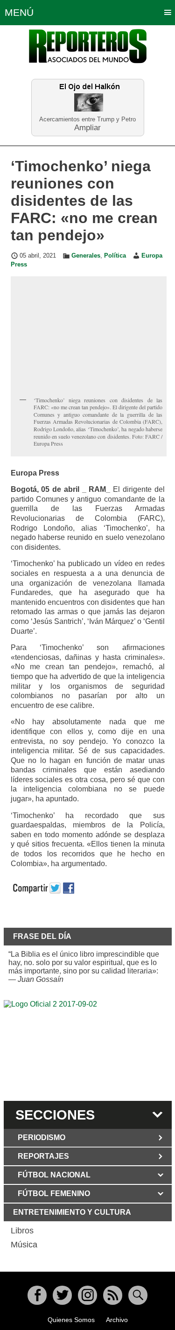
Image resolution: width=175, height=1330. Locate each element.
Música (24, 1244)
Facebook (37, 1295)
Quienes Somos (71, 1319)
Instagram (87, 1295)
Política (115, 255)
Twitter (62, 1295)
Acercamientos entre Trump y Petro (87, 119)
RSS (112, 1295)
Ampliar (87, 127)
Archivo (117, 1319)
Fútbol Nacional (54, 1175)
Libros (22, 1230)
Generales (85, 255)
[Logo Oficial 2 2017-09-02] (88, 1049)
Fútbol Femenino (54, 1193)
